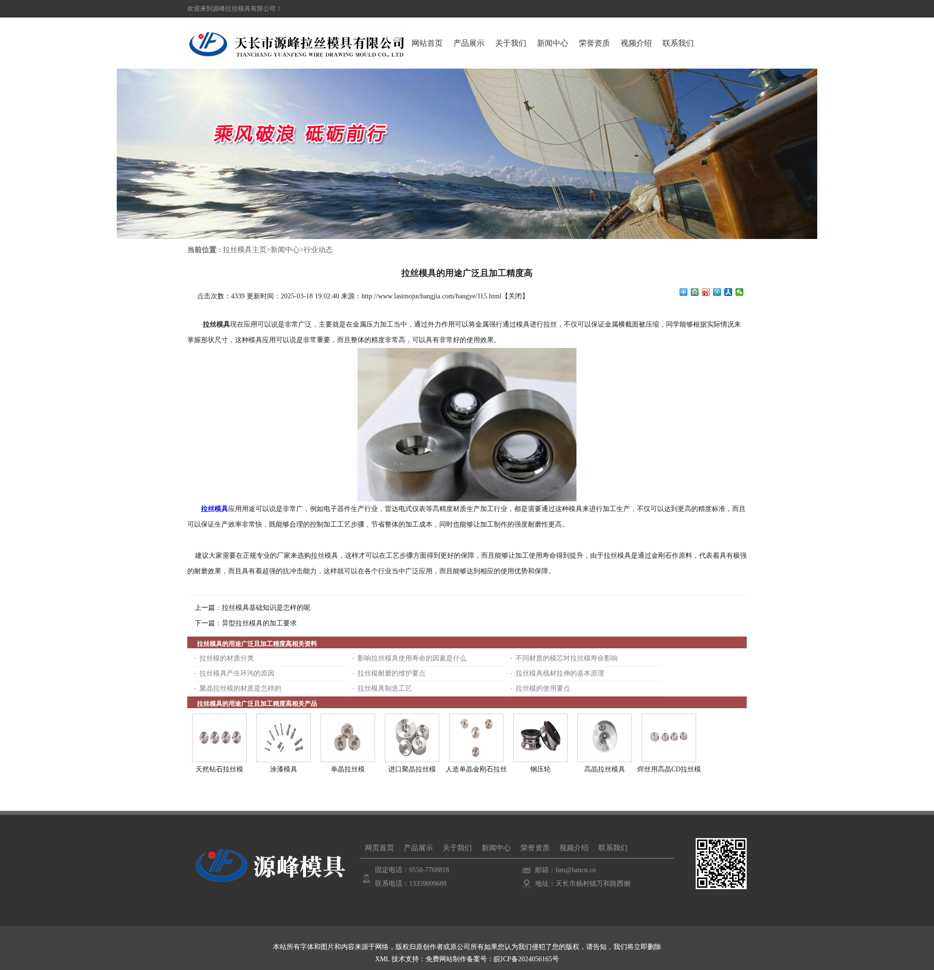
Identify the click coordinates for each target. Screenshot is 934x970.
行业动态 (318, 250)
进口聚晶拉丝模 (412, 769)
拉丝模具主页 (245, 250)
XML (382, 959)
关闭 (515, 296)
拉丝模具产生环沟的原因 (236, 673)
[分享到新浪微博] (706, 292)
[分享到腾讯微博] (717, 292)
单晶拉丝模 (348, 769)
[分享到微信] (740, 292)
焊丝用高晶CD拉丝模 (669, 769)
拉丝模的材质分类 (226, 658)
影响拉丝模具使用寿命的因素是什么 (412, 658)
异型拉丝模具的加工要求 (259, 623)
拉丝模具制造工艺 (385, 688)
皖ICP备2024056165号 (526, 959)
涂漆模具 (283, 769)
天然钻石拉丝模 (219, 769)
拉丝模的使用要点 (543, 688)
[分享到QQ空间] (695, 292)
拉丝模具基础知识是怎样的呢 (266, 607)
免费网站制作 (446, 959)
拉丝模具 (216, 324)
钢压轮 (540, 769)
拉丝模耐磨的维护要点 (392, 673)
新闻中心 (285, 250)
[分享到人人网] (728, 292)
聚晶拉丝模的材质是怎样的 (240, 688)
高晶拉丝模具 (604, 769)
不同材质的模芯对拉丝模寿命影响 (567, 658)
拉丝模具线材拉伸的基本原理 (560, 673)
